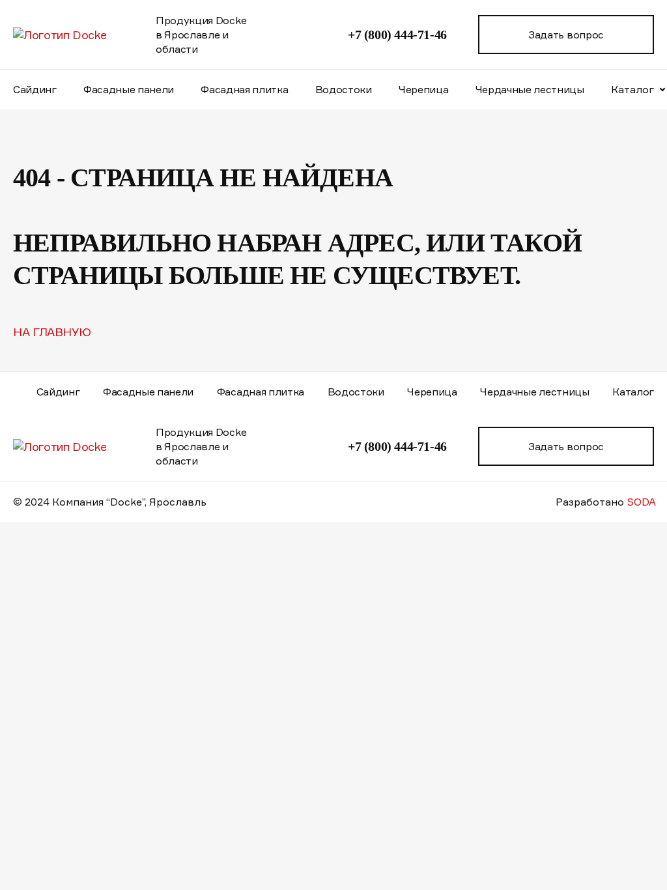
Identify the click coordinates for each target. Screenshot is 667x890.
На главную (52, 331)
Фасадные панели (128, 89)
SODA (641, 501)
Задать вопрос (566, 34)
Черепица (423, 89)
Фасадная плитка (244, 89)
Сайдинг (35, 89)
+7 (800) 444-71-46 (397, 34)
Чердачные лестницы (529, 89)
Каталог (633, 391)
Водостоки (343, 89)
